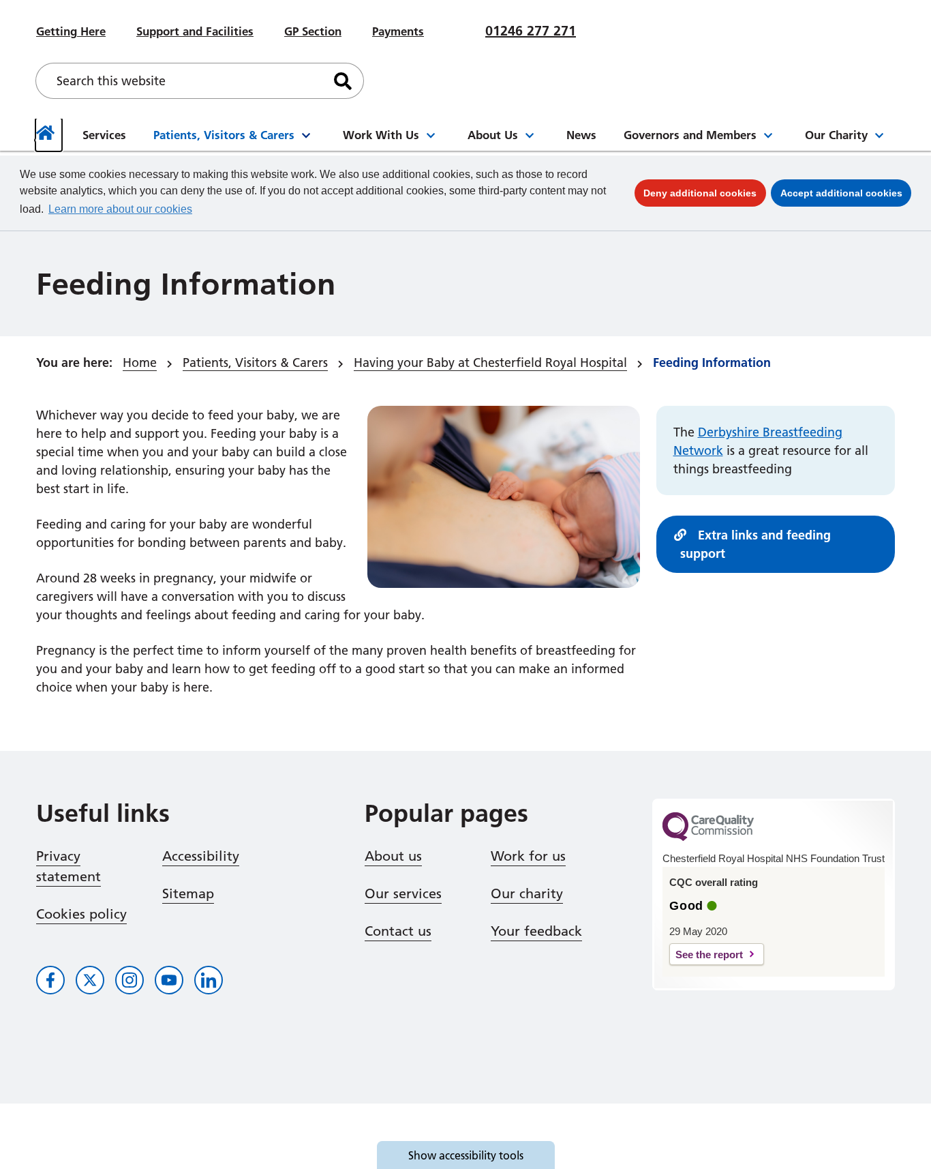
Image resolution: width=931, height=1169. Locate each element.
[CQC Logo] (708, 837)
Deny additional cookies (704, 192)
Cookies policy (81, 914)
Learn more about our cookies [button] (120, 209)
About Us (493, 135)
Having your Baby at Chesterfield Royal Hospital (490, 362)
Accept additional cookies (845, 192)
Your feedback (536, 931)
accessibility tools (465, 1155)
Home (140, 362)
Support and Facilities (195, 31)
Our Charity (836, 135)
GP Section (312, 31)
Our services (403, 893)
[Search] (342, 80)
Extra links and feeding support (755, 544)
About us (393, 856)
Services (104, 135)
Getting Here (71, 31)
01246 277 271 (530, 31)
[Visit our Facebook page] (50, 980)
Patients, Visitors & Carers (223, 135)
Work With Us (381, 135)
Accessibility (200, 856)
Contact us (398, 931)
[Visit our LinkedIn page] (208, 980)
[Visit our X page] (90, 980)
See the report (709, 954)
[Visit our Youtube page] (169, 980)
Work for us (528, 856)
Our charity (527, 893)
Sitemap (188, 893)
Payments (398, 31)
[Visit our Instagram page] (129, 980)
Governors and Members (690, 135)
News (581, 135)
